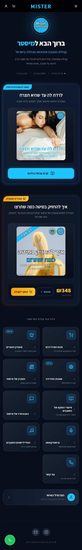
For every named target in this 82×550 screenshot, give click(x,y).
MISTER (41, 6)
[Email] (35, 532)
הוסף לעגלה (21, 292)
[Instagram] (46, 532)
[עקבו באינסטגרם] (41, 25)
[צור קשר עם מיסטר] (10, 540)
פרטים (47, 292)
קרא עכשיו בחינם (38, 173)
